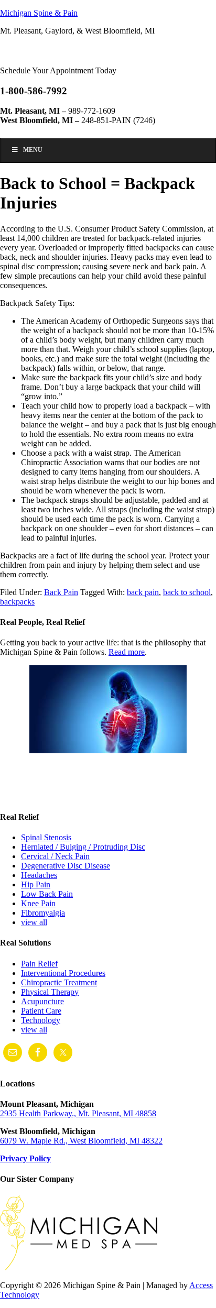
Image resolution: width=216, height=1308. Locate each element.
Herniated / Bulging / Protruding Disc (83, 846)
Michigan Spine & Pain (39, 12)
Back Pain (61, 592)
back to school (187, 592)
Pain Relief (39, 963)
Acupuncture (42, 1001)
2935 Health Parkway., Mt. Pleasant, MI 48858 (78, 1113)
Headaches (39, 875)
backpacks (17, 601)
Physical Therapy (50, 991)
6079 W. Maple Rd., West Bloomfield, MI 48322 (81, 1140)
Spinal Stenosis (46, 837)
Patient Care (41, 1010)
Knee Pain (38, 903)
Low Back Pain (47, 893)
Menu (32, 149)
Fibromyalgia (43, 912)
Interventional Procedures (63, 973)
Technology (40, 1020)
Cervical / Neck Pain (55, 856)
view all (34, 922)
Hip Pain (35, 884)
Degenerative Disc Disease (65, 865)
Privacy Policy (25, 1158)
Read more (127, 651)
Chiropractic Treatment (59, 982)
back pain (143, 592)
